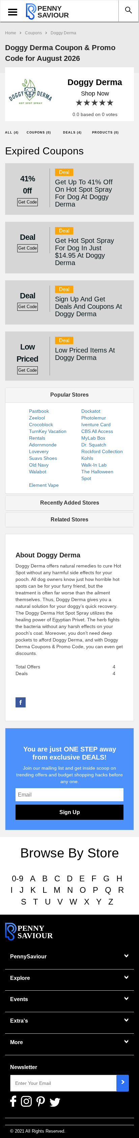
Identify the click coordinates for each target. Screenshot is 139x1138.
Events (19, 999)
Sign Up (69, 812)
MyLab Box (93, 438)
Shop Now (95, 93)
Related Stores (69, 519)
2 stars (87, 102)
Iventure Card (96, 424)
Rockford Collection (102, 451)
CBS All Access (97, 431)
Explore (20, 978)
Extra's (19, 1021)
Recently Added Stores (69, 503)
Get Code (27, 202)
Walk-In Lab (94, 465)
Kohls (87, 458)
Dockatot (90, 411)
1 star (79, 102)
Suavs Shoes (43, 458)
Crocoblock (41, 424)
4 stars (103, 102)
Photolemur (93, 417)
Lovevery (39, 451)
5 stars (110, 102)
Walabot (37, 471)
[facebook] (21, 702)
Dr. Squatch (93, 444)
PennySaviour (28, 956)
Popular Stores (69, 395)
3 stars (95, 102)
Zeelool (37, 417)
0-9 (17, 878)
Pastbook (39, 411)
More (16, 1042)
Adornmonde (43, 444)
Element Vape (44, 485)
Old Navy (39, 465)
